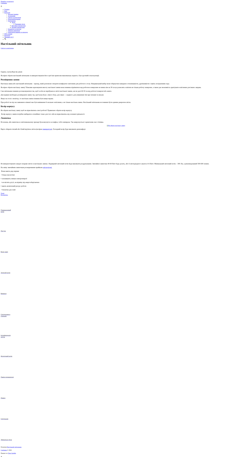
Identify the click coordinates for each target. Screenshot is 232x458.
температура (47, 129)
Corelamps (4, 3)
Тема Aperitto (12, 453)
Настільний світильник (14, 447)
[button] (5, 39)
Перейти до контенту (7, 1)
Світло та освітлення (7, 48)
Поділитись (4, 195)
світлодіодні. (47, 167)
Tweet (2, 193)
